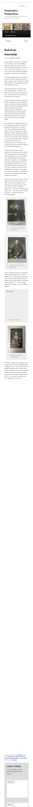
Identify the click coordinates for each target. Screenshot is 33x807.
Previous (7, 41)
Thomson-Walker (14, 758)
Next (27, 41)
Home (6, 32)
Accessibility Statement (10, 35)
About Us (13, 32)
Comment (11, 781)
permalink (14, 760)
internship (18, 756)
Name (10, 804)
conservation (23, 758)
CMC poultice (11, 756)
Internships (20, 755)
